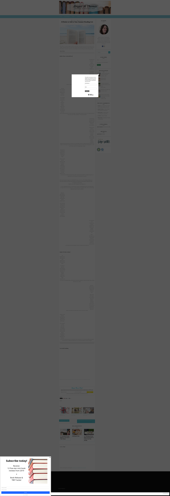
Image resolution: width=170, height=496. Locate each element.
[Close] (98, 74)
